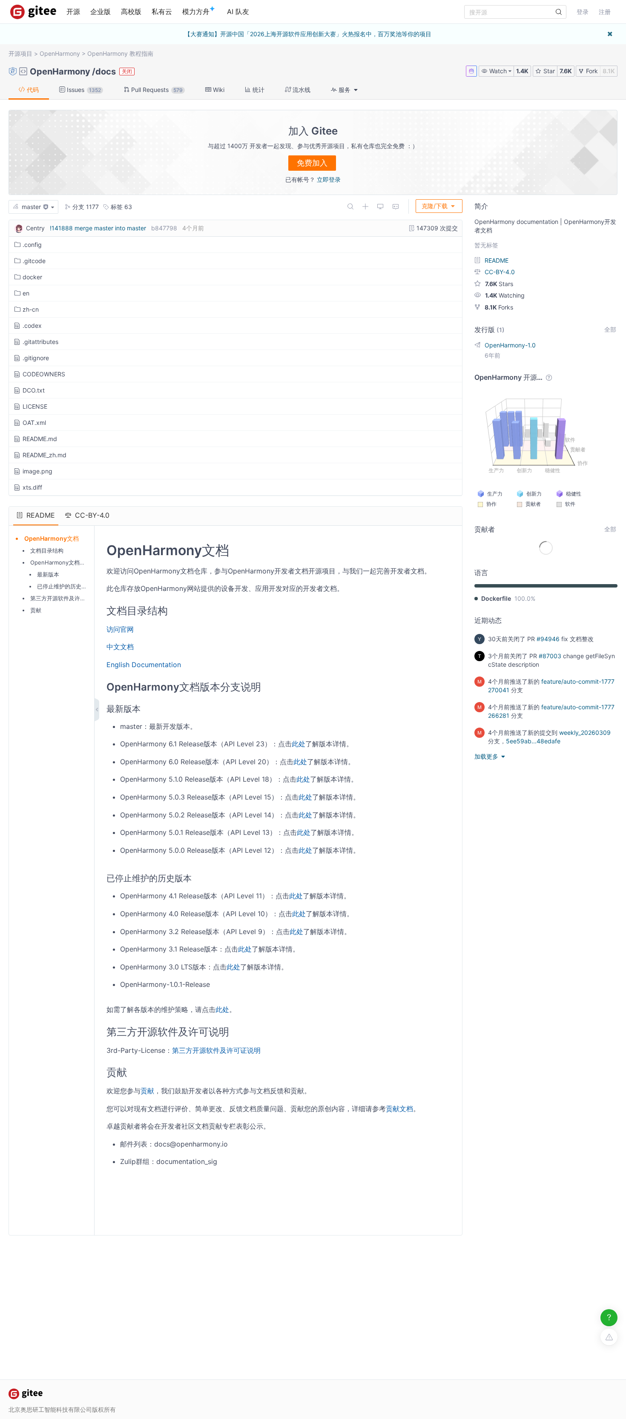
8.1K (609, 71)
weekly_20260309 (585, 732)
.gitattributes (40, 341)
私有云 (162, 11)
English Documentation (143, 664)
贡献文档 (399, 1108)
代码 (32, 89)
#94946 (548, 638)
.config (32, 244)
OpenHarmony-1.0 (510, 345)
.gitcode (34, 260)
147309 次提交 (436, 228)
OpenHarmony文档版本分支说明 (71, 562)
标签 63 (120, 206)
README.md (40, 438)
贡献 (35, 610)
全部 (610, 329)
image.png (37, 471)
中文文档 (120, 646)
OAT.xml (34, 422)
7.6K (566, 71)
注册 (605, 11)
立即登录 (329, 179)
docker (32, 277)
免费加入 (312, 162)
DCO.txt (34, 390)
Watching (505, 295)
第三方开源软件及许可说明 (63, 598)
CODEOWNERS (44, 374)
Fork (591, 71)
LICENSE (35, 406)
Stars (499, 283)
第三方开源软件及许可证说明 (216, 1050)
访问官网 (120, 629)
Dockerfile (496, 598)
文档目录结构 (46, 550)
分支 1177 (85, 206)
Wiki (217, 89)
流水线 (300, 89)
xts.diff (32, 487)
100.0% (524, 598)
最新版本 (48, 574)
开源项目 (20, 53)
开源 (73, 11)
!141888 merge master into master (98, 228)
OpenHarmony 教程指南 (120, 53)
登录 (583, 11)
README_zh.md (44, 455)
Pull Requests (156, 89)
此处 (298, 744)
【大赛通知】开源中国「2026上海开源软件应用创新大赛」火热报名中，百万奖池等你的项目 (307, 33)
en (26, 293)
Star (548, 71)
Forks (499, 307)
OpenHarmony (60, 53)
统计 (257, 89)
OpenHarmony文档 (51, 538)
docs (105, 71)
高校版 (131, 11)
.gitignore (36, 357)
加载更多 (487, 756)
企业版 (100, 11)
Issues (83, 89)
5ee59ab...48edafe (533, 741)
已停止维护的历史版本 (64, 586)
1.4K (522, 71)
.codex (32, 325)
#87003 (550, 655)
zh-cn (31, 309)
